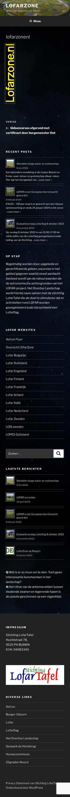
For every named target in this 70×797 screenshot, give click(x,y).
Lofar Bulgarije (16, 355)
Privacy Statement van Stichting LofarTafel (33, 783)
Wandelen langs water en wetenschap (38, 163)
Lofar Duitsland (16, 363)
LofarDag (12, 730)
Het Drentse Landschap (22, 738)
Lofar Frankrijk (16, 387)
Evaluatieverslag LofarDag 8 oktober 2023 (40, 223)
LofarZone (22, 6)
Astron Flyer (14, 339)
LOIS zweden (15, 427)
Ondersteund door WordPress (24, 787)
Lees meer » (45, 179)
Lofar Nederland (17, 411)
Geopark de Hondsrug (21, 746)
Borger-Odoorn (16, 714)
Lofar (9, 722)
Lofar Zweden (15, 419)
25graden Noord (17, 762)
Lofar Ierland (14, 395)
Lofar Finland (15, 379)
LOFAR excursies (26, 497)
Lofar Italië (13, 403)
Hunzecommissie (18, 754)
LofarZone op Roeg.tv (29, 551)
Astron (10, 706)
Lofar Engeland (16, 371)
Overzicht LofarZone (20, 347)
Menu (37, 21)
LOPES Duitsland (17, 434)
